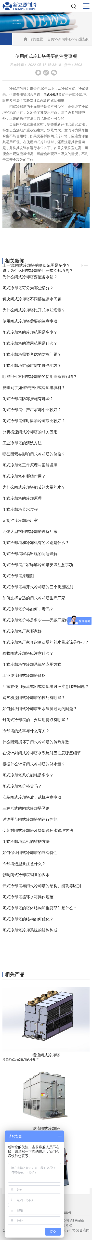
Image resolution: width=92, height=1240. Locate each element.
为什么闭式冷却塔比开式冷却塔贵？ (41, 270)
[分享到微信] (54, 73)
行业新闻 (83, 39)
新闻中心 (65, 39)
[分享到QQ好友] (38, 73)
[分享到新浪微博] (46, 73)
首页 (50, 39)
